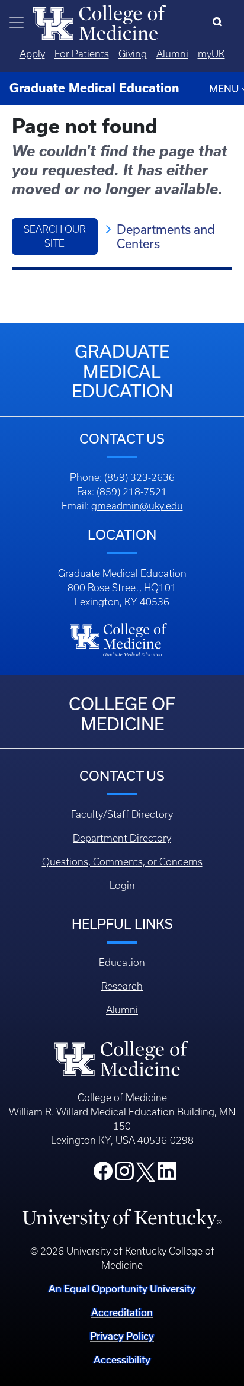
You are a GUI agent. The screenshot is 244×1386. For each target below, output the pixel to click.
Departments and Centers (166, 236)
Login (122, 885)
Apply (32, 54)
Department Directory (122, 838)
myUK (211, 54)
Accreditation (122, 1312)
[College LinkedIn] (167, 1174)
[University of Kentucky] (121, 1218)
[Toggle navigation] (16, 22)
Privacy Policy (122, 1336)
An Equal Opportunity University (122, 1288)
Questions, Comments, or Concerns (122, 861)
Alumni (172, 54)
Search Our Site (55, 236)
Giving (132, 54)
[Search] (220, 22)
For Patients (81, 54)
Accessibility (122, 1359)
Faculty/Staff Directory (122, 814)
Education (122, 962)
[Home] (99, 21)
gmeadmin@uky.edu (137, 505)
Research (122, 986)
